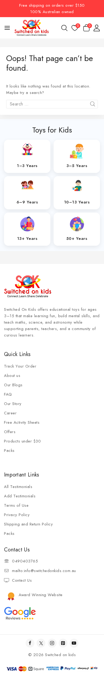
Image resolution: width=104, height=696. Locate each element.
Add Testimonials (19, 496)
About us (12, 376)
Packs (9, 450)
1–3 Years (27, 166)
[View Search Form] (64, 28)
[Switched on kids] (31, 27)
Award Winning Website (41, 595)
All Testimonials (18, 487)
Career (10, 413)
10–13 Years (77, 202)
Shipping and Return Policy (28, 524)
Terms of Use (16, 505)
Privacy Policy (17, 515)
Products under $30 (22, 441)
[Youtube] (74, 643)
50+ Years (76, 238)
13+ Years (27, 238)
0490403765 (25, 561)
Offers (9, 432)
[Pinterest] (63, 643)
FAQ (8, 394)
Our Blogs (13, 385)
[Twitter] (41, 643)
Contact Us (22, 580)
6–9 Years (27, 202)
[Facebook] (30, 643)
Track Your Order (20, 366)
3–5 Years (76, 166)
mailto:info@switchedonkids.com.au (44, 571)
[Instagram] (52, 643)
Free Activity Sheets (21, 422)
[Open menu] (7, 28)
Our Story (13, 404)
